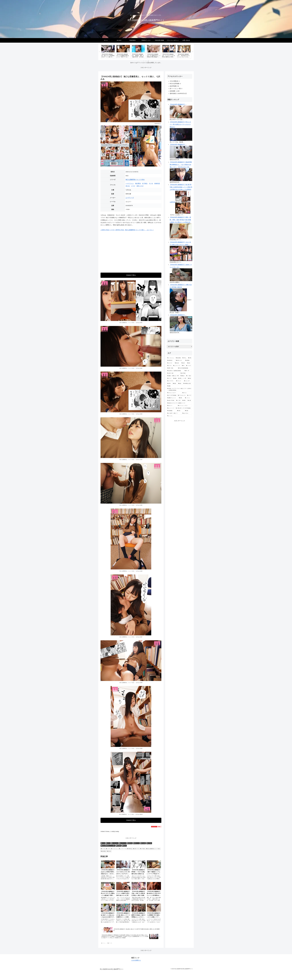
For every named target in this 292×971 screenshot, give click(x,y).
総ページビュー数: (175, 88)
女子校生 (145, 183)
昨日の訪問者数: (175, 83)
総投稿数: (173, 91)
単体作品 (157, 183)
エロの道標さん (136, 960)
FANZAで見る (131, 275)
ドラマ (133, 186)
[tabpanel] (108, 51)
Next (192, 51)
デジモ (151, 183)
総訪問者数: (173, 86)
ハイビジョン (130, 183)
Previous (99, 51)
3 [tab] (148, 61)
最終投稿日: (173, 93)
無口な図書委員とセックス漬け (135, 179)
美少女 (128, 186)
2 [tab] (146, 61)
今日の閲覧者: (174, 81)
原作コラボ (140, 186)
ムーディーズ (130, 197)
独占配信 (138, 183)
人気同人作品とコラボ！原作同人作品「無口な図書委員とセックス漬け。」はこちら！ (127, 230)
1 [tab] (143, 61)
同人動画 (143, 843)
